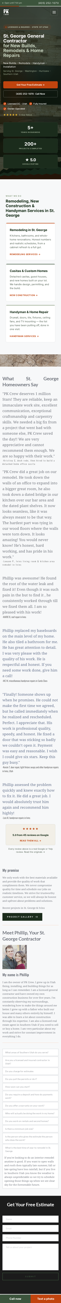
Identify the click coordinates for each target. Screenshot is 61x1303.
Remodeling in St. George (28, 230)
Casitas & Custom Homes (29, 271)
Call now (15, 1298)
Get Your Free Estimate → (31, 84)
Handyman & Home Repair (29, 312)
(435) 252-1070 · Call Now (30, 93)
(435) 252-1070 (48, 3)
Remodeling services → (25, 254)
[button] (30, 1052)
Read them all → (30, 840)
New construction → (24, 295)
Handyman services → (24, 336)
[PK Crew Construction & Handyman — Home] (6, 12)
